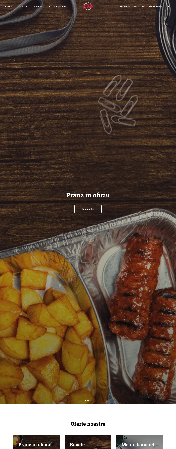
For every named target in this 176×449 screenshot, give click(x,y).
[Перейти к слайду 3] (90, 400)
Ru (168, 7)
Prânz (8, 7)
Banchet (37, 7)
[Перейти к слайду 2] (88, 400)
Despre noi (124, 7)
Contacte (139, 7)
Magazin (22, 7)
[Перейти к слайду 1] (85, 400)
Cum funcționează (58, 7)
